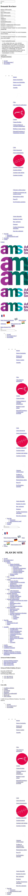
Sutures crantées (17, 85)
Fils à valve (16, 567)
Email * (5, 15)
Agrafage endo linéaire (18, 172)
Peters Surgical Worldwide (7, 320)
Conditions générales (9, 688)
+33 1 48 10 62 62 (8, 676)
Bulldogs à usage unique (19, 128)
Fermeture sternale (17, 572)
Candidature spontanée (9, 647)
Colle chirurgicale (17, 150)
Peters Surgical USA (6, 327)
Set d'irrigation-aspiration (19, 202)
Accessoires (16, 617)
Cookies (6, 689)
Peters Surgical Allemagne (10, 662)
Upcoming (12, 642)
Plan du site (6, 695)
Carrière (6, 645)
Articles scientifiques (15, 632)
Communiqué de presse (15, 634)
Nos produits (7, 63)
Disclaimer (6, 692)
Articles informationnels (16, 631)
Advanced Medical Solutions (11, 660)
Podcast (12, 639)
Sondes (15, 616)
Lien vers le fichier (5, 38)
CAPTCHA (4, 55)
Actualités (6, 238)
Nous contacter (7, 696)
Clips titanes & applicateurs (19, 105)
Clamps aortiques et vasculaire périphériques (19, 125)
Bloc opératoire (17, 221)
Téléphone (3, 18)
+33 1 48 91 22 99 (8, 677)
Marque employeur (14, 636)
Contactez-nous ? (8, 646)
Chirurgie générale (17, 569)
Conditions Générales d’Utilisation (12, 651)
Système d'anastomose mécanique (18, 613)
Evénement (12, 635)
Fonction (6, 21)
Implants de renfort (17, 219)
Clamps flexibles (17, 122)
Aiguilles (15, 87)
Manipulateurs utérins (18, 196)
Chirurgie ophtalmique (18, 571)
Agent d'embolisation (18, 152)
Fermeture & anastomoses (19, 568)
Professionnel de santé (12, 623)
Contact (6, 239)
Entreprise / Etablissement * (10, 24)
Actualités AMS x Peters (16, 628)
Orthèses (15, 618)
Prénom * (6, 9)
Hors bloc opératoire (18, 231)
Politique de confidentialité (10, 693)
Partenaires (9, 235)
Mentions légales (8, 650)
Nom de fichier (4, 33)
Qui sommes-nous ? (8, 62)
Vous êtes (6, 233)
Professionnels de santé (12, 236)
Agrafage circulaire (17, 175)
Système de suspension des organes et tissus (19, 193)
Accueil (6, 61)
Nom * (5, 12)
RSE (11, 641)
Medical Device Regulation (16, 638)
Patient (8, 624)
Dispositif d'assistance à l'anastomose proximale (19, 132)
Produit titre (3, 29)
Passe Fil (15, 199)
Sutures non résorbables (19, 82)
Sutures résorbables (18, 79)
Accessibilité (7, 690)
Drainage (15, 224)
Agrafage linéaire (17, 170)
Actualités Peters (14, 629)
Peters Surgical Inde (16, 323)
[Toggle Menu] (1, 58)
